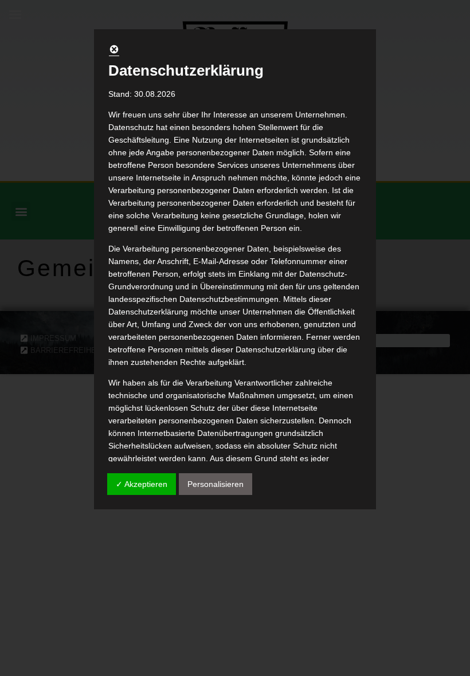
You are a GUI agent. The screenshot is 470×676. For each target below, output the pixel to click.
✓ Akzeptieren (141, 484)
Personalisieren (215, 484)
